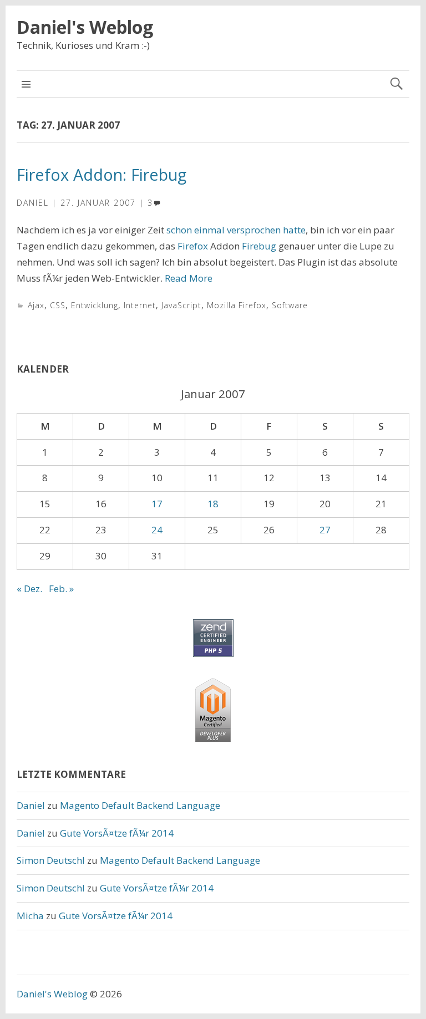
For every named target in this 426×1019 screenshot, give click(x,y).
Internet (140, 305)
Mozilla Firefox (236, 305)
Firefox (193, 246)
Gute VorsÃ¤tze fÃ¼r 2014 (117, 833)
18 (213, 503)
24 (157, 529)
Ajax (36, 305)
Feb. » (61, 588)
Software (290, 305)
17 (157, 503)
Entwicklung (94, 305)
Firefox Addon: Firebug (101, 174)
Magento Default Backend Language (140, 805)
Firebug (259, 246)
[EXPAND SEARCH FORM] (396, 84)
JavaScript (181, 305)
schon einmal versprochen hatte (236, 229)
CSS (57, 305)
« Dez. (29, 588)
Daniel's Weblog (85, 27)
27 (325, 529)
